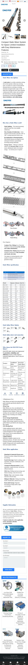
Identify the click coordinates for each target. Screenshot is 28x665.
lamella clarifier (13, 658)
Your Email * (5, 545)
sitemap (9, 658)
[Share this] (3, 66)
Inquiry (5, 70)
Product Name (6, 550)
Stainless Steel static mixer (10, 62)
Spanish (21, 1)
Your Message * (6, 555)
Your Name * (5, 541)
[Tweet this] (6, 66)
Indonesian (13, 1)
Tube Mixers (21, 62)
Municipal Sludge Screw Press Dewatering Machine (8, 614)
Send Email (14, 70)
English (6, 1)
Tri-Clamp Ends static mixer (10, 63)
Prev (3, 20)
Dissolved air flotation (20, 658)
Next (24, 20)
